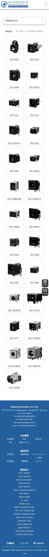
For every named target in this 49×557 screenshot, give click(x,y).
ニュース (24, 543)
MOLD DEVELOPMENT (24, 531)
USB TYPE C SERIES (24, 518)
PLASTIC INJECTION (24, 535)
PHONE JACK (24, 504)
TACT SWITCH (24, 473)
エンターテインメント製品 (38, 456)
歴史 (24, 439)
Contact (45, 294)
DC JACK (19, 31)
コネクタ (38, 461)
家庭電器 (10, 461)
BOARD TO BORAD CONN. (24, 514)
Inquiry (45, 284)
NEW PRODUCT (24, 528)
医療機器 (24, 461)
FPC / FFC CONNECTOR (24, 511)
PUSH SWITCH (24, 483)
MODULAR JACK (24, 521)
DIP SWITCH (24, 494)
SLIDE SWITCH (24, 477)
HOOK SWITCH (24, 487)
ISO (10, 442)
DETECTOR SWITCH (24, 480)
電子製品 (10, 454)
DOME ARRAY (24, 497)
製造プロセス (24, 442)
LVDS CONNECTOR (24, 524)
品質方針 (38, 439)
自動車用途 (24, 454)
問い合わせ (38, 543)
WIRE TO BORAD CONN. (24, 507)
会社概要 (10, 439)
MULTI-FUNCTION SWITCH (24, 490)
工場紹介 (10, 543)
